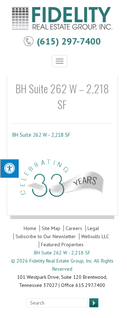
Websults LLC (95, 236)
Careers (74, 228)
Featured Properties (62, 244)
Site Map (51, 228)
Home (30, 228)
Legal (93, 228)
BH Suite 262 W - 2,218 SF (41, 134)
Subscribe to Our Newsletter (46, 236)
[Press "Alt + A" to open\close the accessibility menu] (9, 168)
